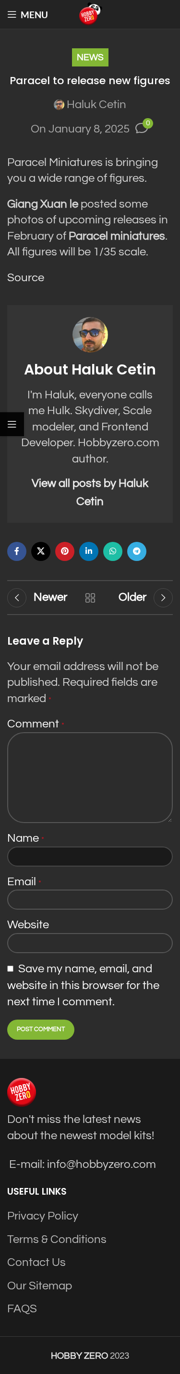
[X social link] (40, 551)
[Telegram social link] (136, 551)
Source (25, 278)
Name (25, 838)
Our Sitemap (39, 1286)
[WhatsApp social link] (112, 551)
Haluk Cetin (96, 104)
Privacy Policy (42, 1216)
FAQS (22, 1309)
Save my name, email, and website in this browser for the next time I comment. (83, 985)
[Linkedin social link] (88, 551)
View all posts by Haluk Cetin (90, 492)
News (90, 57)
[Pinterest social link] (64, 551)
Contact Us (36, 1262)
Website (28, 925)
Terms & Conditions (57, 1239)
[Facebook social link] (16, 551)
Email (24, 882)
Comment (35, 724)
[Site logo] (90, 14)
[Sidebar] (12, 424)
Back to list (90, 597)
